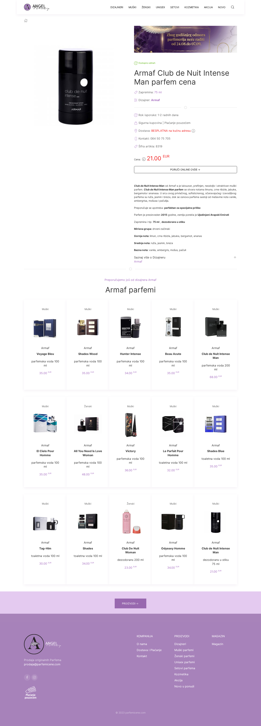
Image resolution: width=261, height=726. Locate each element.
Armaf (155, 100)
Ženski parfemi (184, 656)
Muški (132, 7)
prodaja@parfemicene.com (42, 664)
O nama (142, 644)
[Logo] (39, 7)
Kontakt (142, 656)
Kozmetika (191, 7)
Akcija (208, 7)
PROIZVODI (128, 603)
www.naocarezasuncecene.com (159, 716)
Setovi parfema (184, 668)
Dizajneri (116, 7)
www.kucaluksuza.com (127, 716)
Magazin (217, 644)
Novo (221, 7)
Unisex (160, 7)
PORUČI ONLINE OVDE (183, 169)
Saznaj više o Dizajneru (149, 257)
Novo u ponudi (184, 686)
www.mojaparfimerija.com (98, 716)
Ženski (146, 7)
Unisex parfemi (184, 662)
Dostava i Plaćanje (149, 650)
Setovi (174, 7)
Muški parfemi (184, 650)
